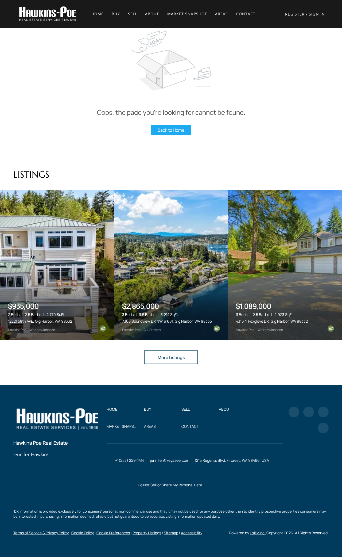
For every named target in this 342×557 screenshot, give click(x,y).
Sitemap (171, 532)
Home (97, 13)
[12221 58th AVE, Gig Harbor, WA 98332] (57, 265)
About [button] (152, 13)
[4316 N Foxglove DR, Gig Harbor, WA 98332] (285, 265)
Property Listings (147, 532)
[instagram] (308, 412)
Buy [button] (116, 13)
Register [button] (295, 14)
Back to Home (171, 130)
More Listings (171, 357)
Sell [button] (132, 13)
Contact (246, 13)
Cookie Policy (82, 532)
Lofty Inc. (258, 532)
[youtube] (323, 412)
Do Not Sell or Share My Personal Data (170, 484)
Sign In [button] (317, 14)
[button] (47, 13)
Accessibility (191, 532)
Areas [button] (221, 13)
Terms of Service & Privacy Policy (41, 532)
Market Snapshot (187, 13)
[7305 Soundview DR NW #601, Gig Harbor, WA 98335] (171, 265)
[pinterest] (323, 428)
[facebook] (294, 412)
